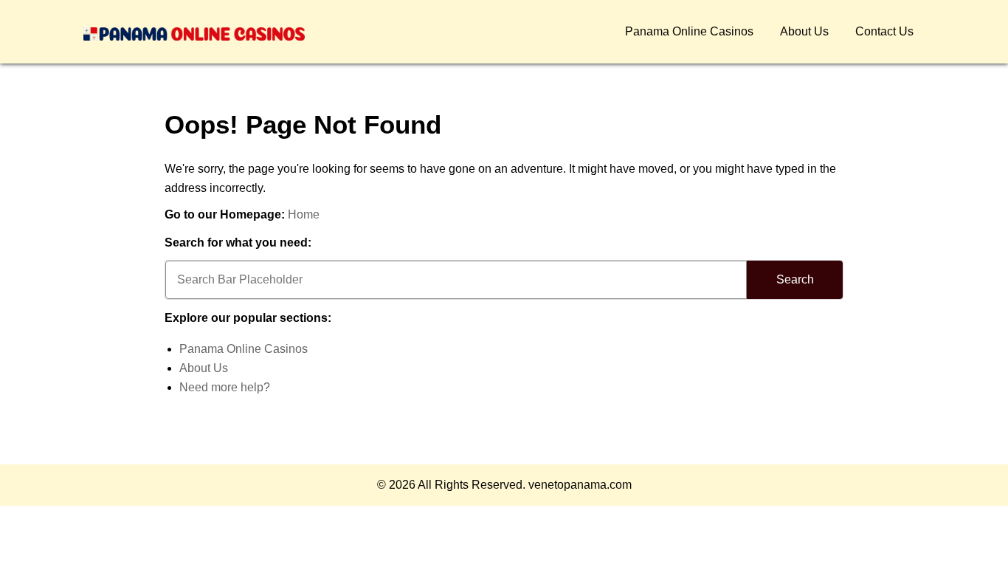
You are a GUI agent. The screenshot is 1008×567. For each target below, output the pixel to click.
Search (795, 279)
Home (304, 214)
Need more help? (224, 387)
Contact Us (884, 31)
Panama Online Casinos (689, 31)
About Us (804, 31)
